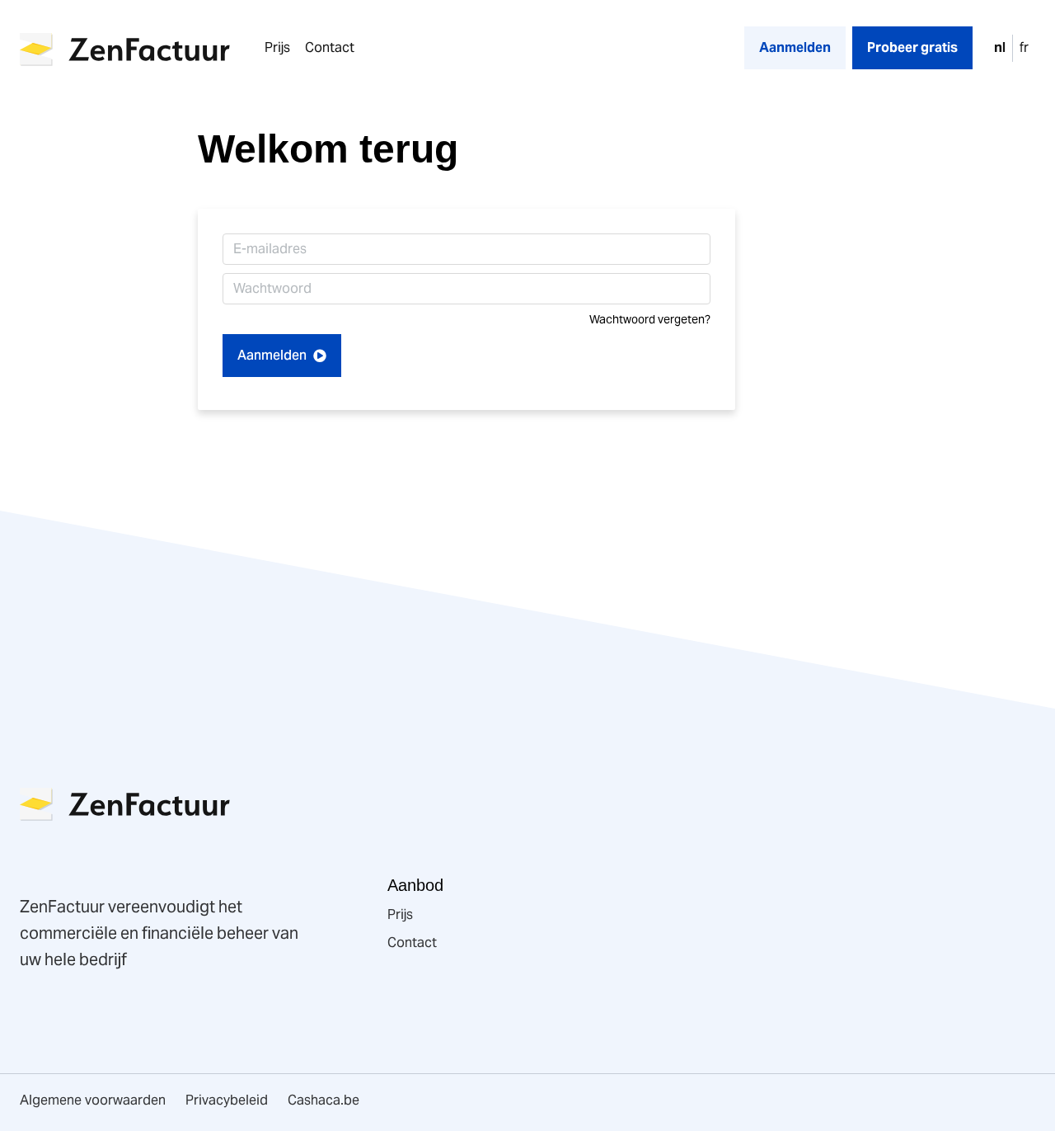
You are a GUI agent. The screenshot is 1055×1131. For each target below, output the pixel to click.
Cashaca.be (323, 1100)
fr (1024, 47)
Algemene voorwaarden (93, 1100)
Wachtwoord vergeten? (649, 319)
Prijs (277, 47)
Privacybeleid (226, 1100)
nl (1000, 47)
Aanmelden (275, 355)
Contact (329, 47)
